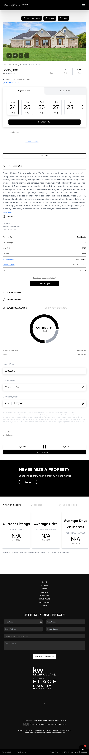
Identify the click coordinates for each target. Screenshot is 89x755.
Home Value (44, 599)
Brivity (12, 752)
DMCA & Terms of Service (70, 752)
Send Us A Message (44, 657)
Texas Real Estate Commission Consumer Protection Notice (44, 730)
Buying (44, 589)
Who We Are (44, 602)
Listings (44, 585)
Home (44, 582)
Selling (44, 592)
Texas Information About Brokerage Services (44, 733)
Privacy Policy (54, 752)
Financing (44, 596)
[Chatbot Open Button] (82, 748)
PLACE (63, 721)
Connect (44, 606)
